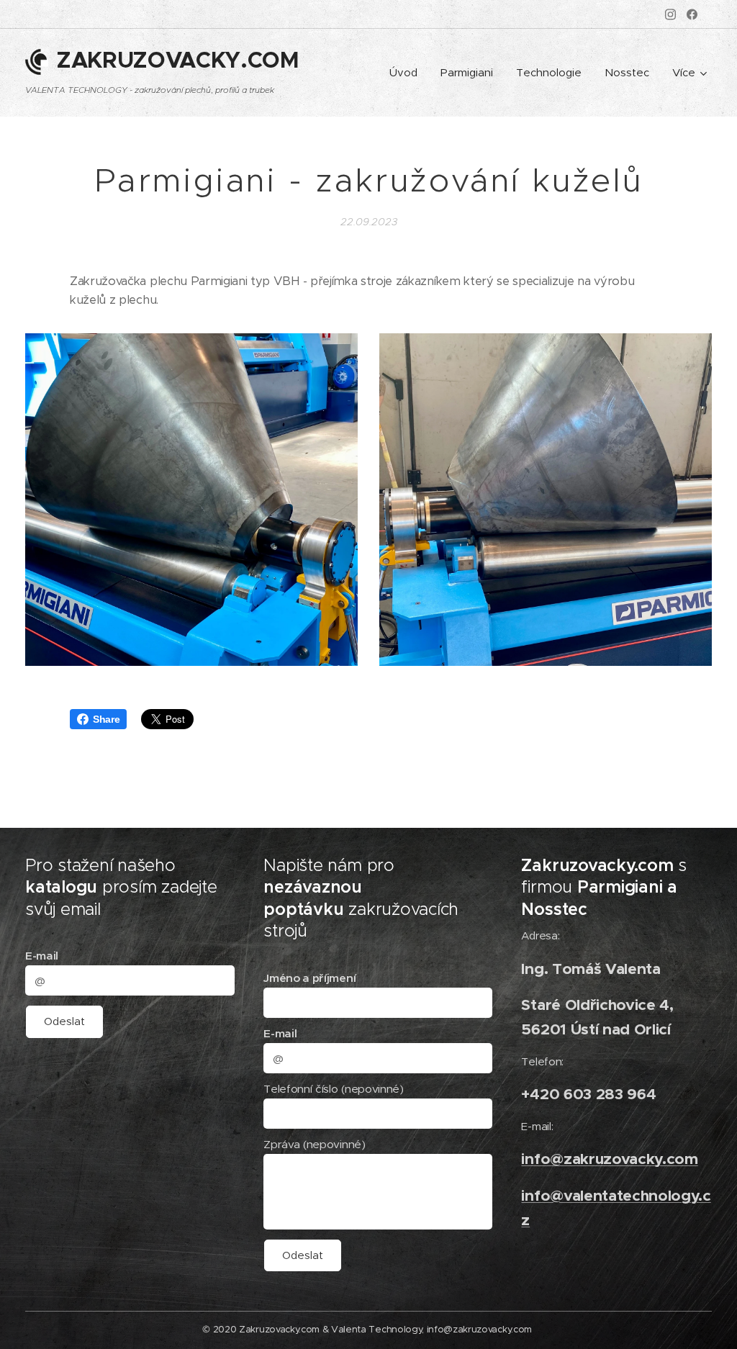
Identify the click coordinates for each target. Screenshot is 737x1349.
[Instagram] (670, 14)
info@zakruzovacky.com (609, 1158)
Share (106, 719)
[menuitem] (407, 73)
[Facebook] (692, 14)
